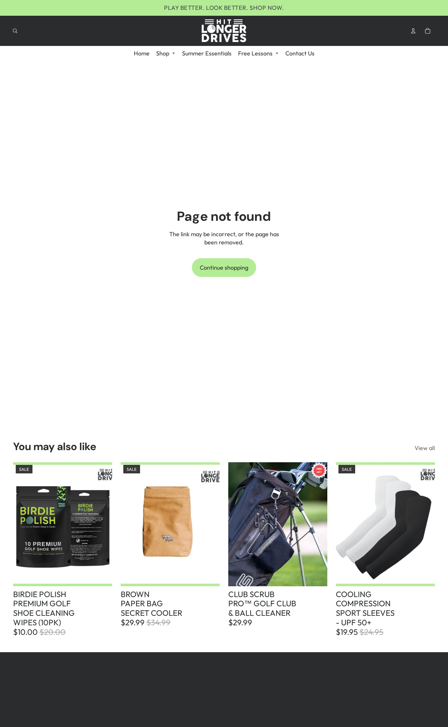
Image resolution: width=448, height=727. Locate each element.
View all (425, 448)
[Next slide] (102, 524)
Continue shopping (224, 267)
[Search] (15, 31)
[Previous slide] (23, 524)
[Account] (413, 31)
